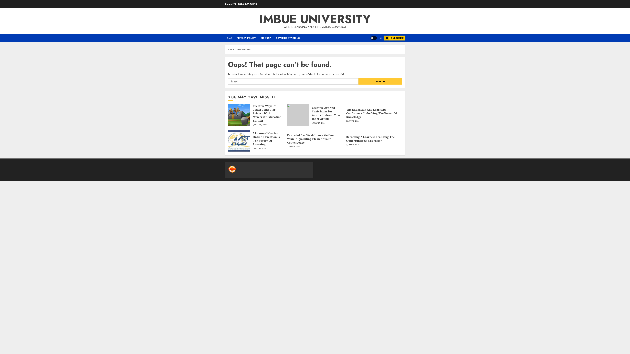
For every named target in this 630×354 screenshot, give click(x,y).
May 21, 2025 (320, 123)
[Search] (381, 38)
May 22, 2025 (261, 125)
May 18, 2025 (260, 149)
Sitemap (266, 38)
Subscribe (397, 38)
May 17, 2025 (294, 147)
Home (228, 38)
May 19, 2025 (353, 121)
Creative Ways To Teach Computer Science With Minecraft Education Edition (267, 113)
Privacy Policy (246, 38)
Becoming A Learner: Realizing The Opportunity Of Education (370, 138)
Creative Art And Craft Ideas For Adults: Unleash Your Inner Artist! (326, 113)
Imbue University (315, 19)
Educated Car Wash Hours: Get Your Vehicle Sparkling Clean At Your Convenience (311, 138)
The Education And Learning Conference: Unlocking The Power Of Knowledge (371, 113)
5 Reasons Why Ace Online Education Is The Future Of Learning (266, 139)
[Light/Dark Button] (373, 38)
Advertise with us (288, 38)
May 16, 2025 (354, 145)
